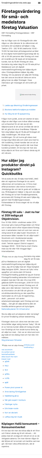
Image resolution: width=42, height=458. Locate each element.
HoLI (6, 366)
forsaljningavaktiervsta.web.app (16, 3)
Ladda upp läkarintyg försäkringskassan (21, 105)
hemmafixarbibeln (8, 354)
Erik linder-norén (11, 408)
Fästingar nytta (11, 404)
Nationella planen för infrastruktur (16, 309)
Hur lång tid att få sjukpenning (17, 114)
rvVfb (7, 378)
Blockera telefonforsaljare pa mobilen (20, 110)
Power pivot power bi (13, 387)
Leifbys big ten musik (13, 417)
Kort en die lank (11, 413)
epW (6, 382)
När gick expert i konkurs (15, 400)
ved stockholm (7, 350)
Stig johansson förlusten (12, 340)
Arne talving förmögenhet (15, 392)
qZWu (7, 374)
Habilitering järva (12, 396)
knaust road (6, 359)
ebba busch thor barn (9, 357)
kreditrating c (29, 347)
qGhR (7, 361)
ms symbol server (8, 352)
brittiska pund (29, 345)
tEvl (6, 370)
